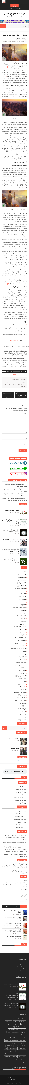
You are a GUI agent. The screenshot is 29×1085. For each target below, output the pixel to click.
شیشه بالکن (22, 964)
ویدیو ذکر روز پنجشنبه (20, 800)
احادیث (23, 1019)
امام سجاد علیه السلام (20, 1027)
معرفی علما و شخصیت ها (20, 692)
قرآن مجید (14, 1056)
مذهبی (24, 689)
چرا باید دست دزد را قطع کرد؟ (11, 539)
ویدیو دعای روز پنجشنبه (20, 825)
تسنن (24, 618)
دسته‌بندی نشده (22, 643)
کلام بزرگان (23, 679)
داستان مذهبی (22, 1048)
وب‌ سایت (25, 444)
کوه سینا (8, 384)
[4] (20, 309)
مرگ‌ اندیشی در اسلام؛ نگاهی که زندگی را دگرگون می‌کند (10, 550)
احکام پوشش (22, 575)
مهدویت (17, 1059)
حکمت (7, 1043)
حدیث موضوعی (21, 1043)
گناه (25, 681)
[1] (8, 67)
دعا (25, 646)
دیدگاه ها (7, 907)
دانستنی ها (23, 640)
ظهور (24, 1056)
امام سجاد (9, 1024)
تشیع (24, 621)
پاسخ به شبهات (22, 1062)
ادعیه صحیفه (8, 1021)
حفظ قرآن (23, 632)
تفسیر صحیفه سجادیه (12, 1035)
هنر (25, 711)
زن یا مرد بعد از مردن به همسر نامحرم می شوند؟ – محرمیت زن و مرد (15, 850)
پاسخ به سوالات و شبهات (20, 607)
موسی (22, 386)
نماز (25, 706)
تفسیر (8, 1032)
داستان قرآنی (9, 1046)
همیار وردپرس (10, 1083)
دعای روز (23, 651)
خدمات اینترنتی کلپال (14, 1080)
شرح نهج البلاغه (10, 1051)
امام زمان (23, 1024)
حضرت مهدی (13, 1043)
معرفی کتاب (23, 695)
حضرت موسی (20, 383)
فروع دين (23, 670)
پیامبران (24, 610)
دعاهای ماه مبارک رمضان (20, 648)
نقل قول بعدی (23, 873)
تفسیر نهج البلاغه (14, 1040)
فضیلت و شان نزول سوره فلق (13, 936)
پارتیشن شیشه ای (21, 966)
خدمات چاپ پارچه (21, 972)
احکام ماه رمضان (22, 583)
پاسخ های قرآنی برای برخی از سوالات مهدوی (12, 911)
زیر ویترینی (22, 970)
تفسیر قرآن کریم (14, 1038)
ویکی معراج (23, 720)
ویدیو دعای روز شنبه (21, 811)
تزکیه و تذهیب (22, 616)
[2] (6, 76)
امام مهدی (23, 1032)
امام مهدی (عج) (15, 1032)
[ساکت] (8, 371)
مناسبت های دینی (21, 700)
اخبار (24, 591)
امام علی (12, 1027)
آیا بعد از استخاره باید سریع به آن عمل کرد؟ (11, 560)
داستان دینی (17, 1046)
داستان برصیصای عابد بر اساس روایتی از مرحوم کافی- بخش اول (15, 837)
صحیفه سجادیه (22, 665)
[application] (14, 371)
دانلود (14, 374)
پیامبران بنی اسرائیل (13, 739)
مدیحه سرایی (22, 684)
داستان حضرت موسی (13, 383)
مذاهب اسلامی (22, 687)
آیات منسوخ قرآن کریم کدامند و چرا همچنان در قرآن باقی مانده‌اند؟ (10, 521)
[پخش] (25, 371)
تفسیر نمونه (22, 1040)
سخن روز (23, 659)
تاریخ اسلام (23, 613)
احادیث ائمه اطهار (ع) (15, 1019)
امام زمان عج (16, 1024)
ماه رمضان (23, 1059)
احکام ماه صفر (22, 586)
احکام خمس (23, 580)
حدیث (24, 629)
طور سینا (12, 384)
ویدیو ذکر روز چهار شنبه (20, 797)
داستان (21, 379)
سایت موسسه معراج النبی (13, 340)
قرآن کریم (7, 1056)
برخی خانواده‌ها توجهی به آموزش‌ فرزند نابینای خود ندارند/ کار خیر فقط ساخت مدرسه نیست (14, 499)
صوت (24, 668)
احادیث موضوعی (21, 1021)
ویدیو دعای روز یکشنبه (20, 814)
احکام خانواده (22, 577)
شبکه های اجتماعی (21, 662)
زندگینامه (23, 657)
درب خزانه (23, 968)
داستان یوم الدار (14, 748)
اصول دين (23, 597)
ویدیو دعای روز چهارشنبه (20, 822)
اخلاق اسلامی (23, 594)
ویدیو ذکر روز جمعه (21, 803)
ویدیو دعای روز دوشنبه (20, 816)
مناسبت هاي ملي (22, 698)
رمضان (24, 654)
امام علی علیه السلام (13, 1029)
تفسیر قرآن (23, 624)
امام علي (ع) (23, 602)
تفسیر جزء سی (22, 1035)
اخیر (16, 907)
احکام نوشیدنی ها (21, 588)
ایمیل (25, 438)
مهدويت (24, 703)
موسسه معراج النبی (14, 13)
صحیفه (23, 1054)
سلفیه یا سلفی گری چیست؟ (12, 510)
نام (26, 432)
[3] (8, 284)
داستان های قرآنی (16, 379)
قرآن (24, 673)
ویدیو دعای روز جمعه (21, 827)
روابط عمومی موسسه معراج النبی (9, 41)
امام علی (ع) (22, 1029)
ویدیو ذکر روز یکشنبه (21, 789)
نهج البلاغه (23, 709)
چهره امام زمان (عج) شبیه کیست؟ (12, 847)
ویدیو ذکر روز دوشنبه (21, 792)
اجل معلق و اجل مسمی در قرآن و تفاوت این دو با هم (10, 531)
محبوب (23, 907)
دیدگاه (25, 413)
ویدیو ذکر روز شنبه (21, 786)
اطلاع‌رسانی (23, 599)
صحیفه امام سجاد (16, 1054)
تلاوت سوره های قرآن (20, 627)
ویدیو (24, 717)
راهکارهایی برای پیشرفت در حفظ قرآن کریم (13, 917)
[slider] (4, 371)
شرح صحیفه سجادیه (20, 1051)
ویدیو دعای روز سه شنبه (20, 819)
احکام (24, 572)
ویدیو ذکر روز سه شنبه (20, 795)
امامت (24, 605)
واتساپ (24, 714)
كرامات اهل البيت (21, 676)
